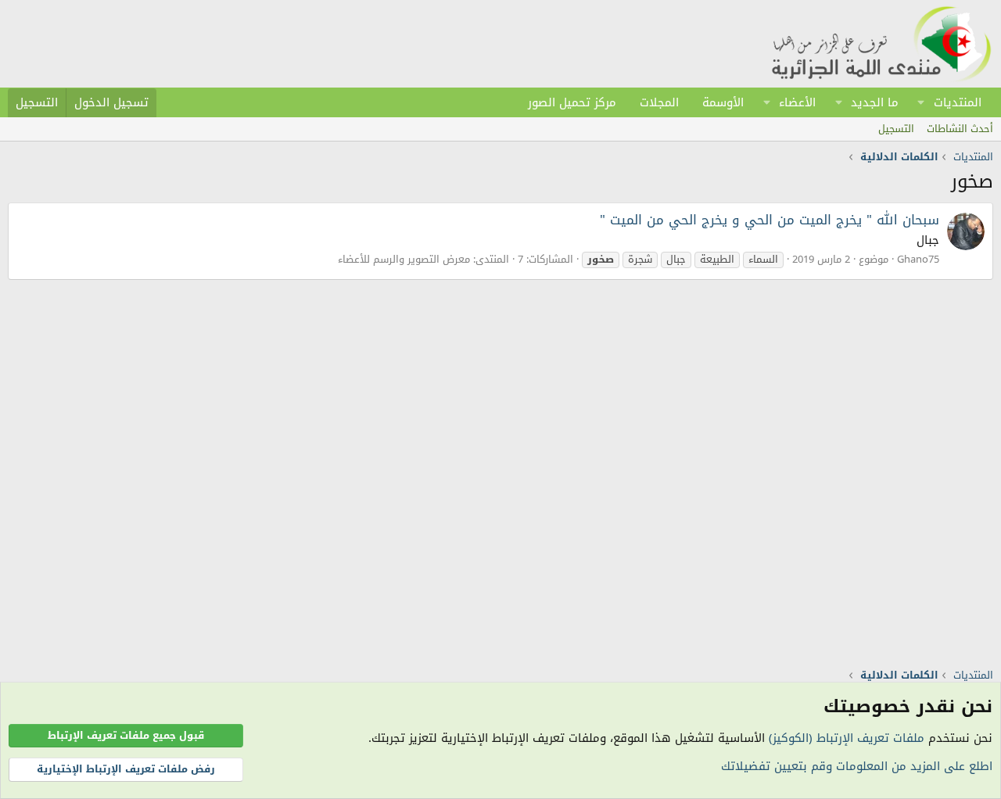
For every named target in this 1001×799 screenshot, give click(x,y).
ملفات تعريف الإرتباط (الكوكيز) (846, 738)
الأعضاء (797, 102)
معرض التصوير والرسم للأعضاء (404, 259)
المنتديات (957, 102)
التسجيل (896, 128)
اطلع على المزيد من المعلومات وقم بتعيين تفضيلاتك (856, 766)
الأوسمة (723, 102)
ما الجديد (875, 102)
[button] (921, 102)
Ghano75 (918, 259)
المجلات (659, 102)
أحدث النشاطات (960, 128)
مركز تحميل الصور (572, 102)
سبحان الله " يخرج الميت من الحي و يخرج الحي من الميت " (769, 219)
